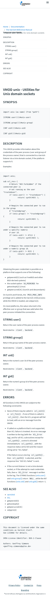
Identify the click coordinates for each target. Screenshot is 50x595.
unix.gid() (33, 481)
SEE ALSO (7, 68)
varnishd (11, 494)
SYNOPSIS (7, 37)
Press (39, 585)
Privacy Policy (14, 585)
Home (5, 26)
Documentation (17, 26)
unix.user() (40, 475)
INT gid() (8, 58)
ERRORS (6, 63)
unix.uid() (20, 481)
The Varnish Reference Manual (19, 29)
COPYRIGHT (8, 73)
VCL (8, 497)
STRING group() (11, 50)
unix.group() (16, 478)
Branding (25, 590)
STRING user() (10, 46)
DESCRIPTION (8, 42)
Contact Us (28, 585)
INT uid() (8, 54)
